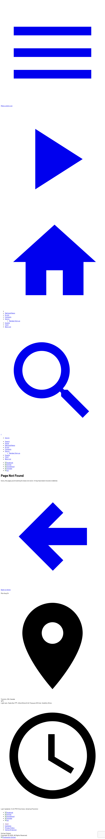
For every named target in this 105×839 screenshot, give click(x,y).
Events (7, 323)
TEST (7, 325)
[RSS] (7, 470)
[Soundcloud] (9, 466)
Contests (8, 317)
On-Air (7, 315)
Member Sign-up (14, 321)
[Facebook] (9, 463)
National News (10, 313)
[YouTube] (8, 468)
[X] (8, 464)
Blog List (8, 327)
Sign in (7, 319)
